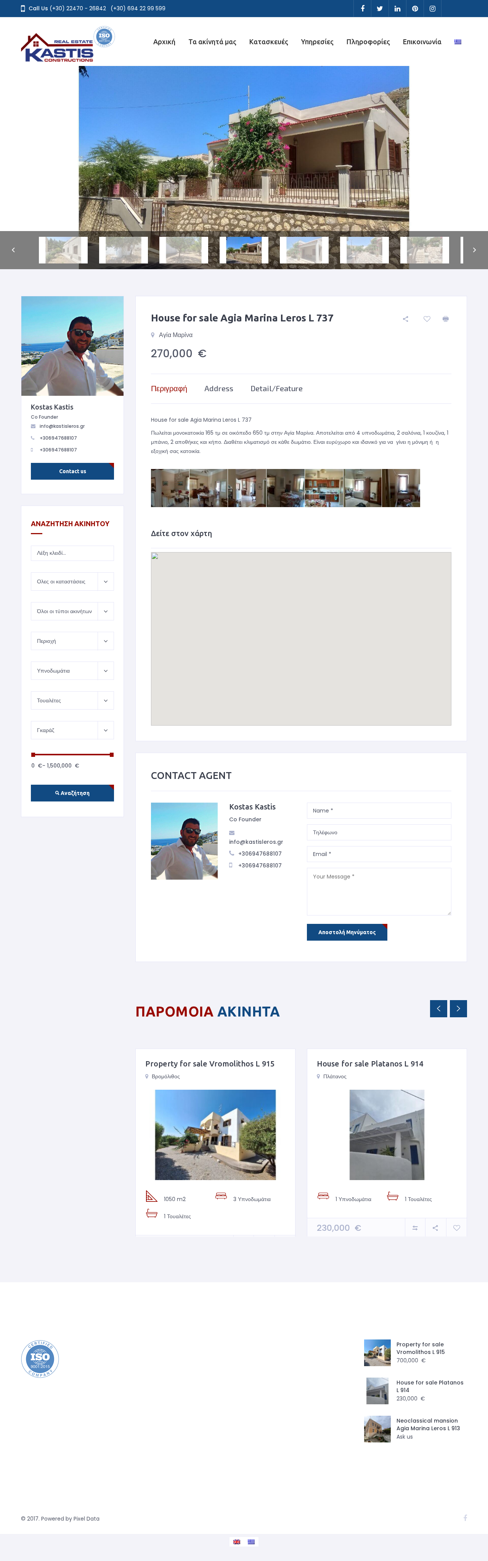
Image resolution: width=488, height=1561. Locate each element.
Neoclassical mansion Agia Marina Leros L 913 (428, 1424)
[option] (244, 167)
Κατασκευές (268, 41)
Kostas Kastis (252, 806)
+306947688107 (260, 854)
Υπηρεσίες (317, 41)
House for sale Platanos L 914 (370, 1063)
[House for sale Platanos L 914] (387, 1135)
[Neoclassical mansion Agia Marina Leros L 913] (377, 1429)
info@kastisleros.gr (256, 842)
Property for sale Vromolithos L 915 (209, 1063)
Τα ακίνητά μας (212, 41)
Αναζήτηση (74, 793)
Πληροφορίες (368, 41)
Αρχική (164, 41)
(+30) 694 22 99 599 (138, 8)
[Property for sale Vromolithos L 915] (215, 1135)
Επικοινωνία (422, 41)
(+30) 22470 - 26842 (78, 8)
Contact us (72, 471)
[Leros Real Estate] (68, 41)
